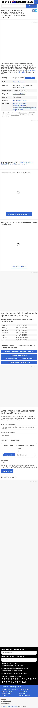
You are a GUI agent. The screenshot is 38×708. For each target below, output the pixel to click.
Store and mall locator (21, 164)
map (24, 87)
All (24, 682)
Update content (6, 701)
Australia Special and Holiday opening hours (15, 668)
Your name (8, 432)
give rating (22, 72)
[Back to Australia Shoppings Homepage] (17, 2)
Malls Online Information (10, 706)
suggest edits (15, 115)
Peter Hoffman (23, 113)
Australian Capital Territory (9, 689)
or (19, 448)
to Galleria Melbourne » (19, 214)
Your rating (4, 460)
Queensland (23, 691)
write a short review (29, 70)
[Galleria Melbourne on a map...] (18, 209)
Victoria (3, 695)
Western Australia (24, 695)
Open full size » (19, 266)
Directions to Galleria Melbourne (19, 362)
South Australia (6, 693)
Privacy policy (5, 703)
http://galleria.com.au (19, 100)
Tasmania (22, 693)
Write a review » (29, 78)
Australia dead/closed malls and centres (14, 673)
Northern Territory (7, 691)
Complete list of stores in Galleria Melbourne (19, 351)
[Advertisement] (19, 42)
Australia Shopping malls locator (11, 670)
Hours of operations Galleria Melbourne (19, 359)
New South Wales (24, 689)
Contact (3, 699)
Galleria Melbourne (19, 82)
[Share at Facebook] (33, 10)
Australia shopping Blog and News (12, 665)
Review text (8, 424)
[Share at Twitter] (36, 10)
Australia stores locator (19, 355)
